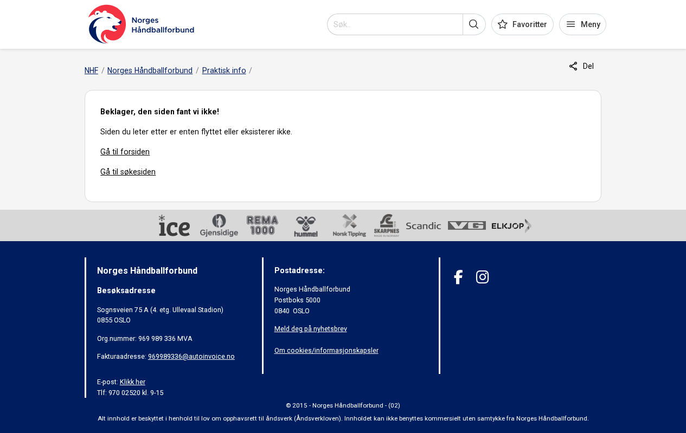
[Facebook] (458, 277)
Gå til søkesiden (128, 171)
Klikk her (132, 382)
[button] (474, 24)
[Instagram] (482, 277)
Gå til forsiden (125, 151)
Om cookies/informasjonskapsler (326, 350)
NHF (91, 70)
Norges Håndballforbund (150, 70)
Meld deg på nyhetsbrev (310, 329)
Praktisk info (224, 70)
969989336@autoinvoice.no (191, 356)
